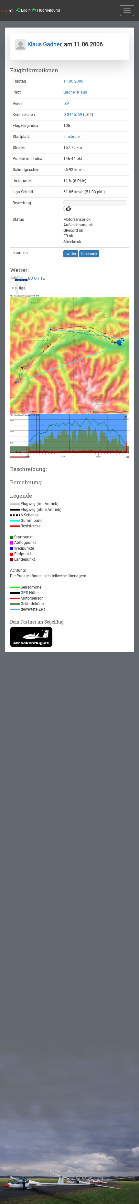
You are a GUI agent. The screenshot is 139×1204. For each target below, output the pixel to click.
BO (30, 278)
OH (36, 278)
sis (14, 288)
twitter (70, 254)
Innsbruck (71, 136)
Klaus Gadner (43, 44)
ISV (66, 103)
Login (25, 10)
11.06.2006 (73, 81)
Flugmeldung (48, 10)
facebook (89, 254)
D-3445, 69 (72, 114)
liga (22, 288)
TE (42, 278)
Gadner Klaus (75, 92)
